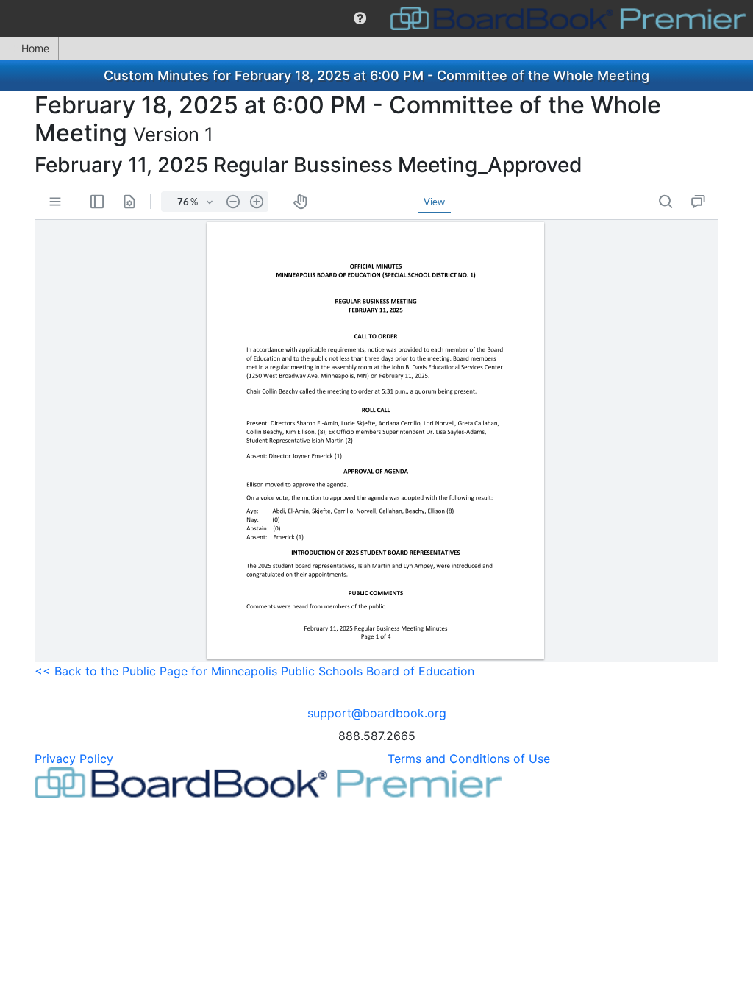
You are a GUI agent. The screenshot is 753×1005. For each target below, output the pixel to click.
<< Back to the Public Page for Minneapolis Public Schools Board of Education (254, 671)
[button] (360, 18)
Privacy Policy (74, 758)
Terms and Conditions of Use (469, 758)
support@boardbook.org (376, 713)
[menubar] (376, 18)
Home (35, 48)
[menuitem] (360, 18)
